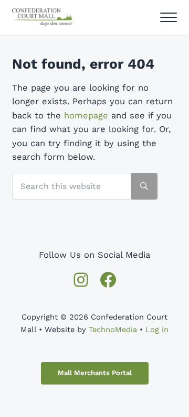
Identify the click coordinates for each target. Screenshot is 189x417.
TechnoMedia (113, 329)
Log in (157, 329)
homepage (86, 115)
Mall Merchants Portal (95, 373)
